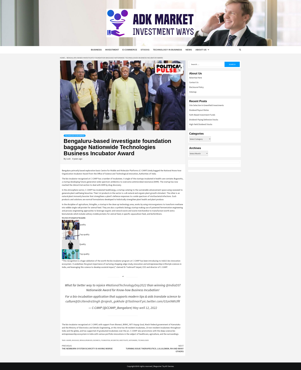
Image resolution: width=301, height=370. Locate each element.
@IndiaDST (173, 285)
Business (96, 50)
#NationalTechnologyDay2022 (126, 285)
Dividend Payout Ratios (199, 110)
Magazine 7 (158, 366)
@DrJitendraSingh (87, 301)
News (189, 50)
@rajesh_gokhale (113, 301)
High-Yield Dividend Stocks (200, 124)
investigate (123, 340)
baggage (75, 340)
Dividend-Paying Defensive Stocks (203, 119)
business (96, 340)
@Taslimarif (133, 301)
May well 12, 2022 (145, 308)
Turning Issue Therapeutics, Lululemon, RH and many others (155, 348)
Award (68, 340)
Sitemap (192, 92)
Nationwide (133, 340)
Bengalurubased (86, 340)
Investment (112, 50)
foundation (105, 340)
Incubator (115, 340)
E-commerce (129, 50)
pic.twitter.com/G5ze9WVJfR (161, 301)
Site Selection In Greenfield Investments (206, 105)
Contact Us (193, 82)
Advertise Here (195, 77)
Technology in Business (167, 50)
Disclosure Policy (196, 87)
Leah (68, 158)
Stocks (145, 50)
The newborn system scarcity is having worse (87, 347)
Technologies (143, 340)
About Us (200, 50)
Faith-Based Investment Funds (202, 115)
